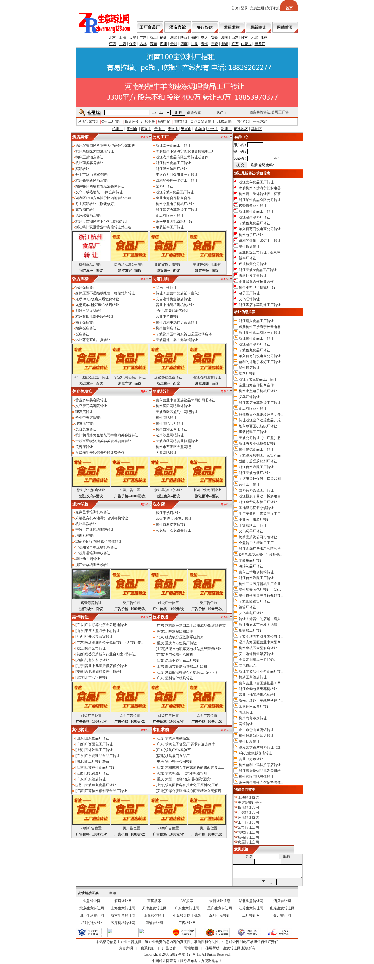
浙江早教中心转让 (168, 490)
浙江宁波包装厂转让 (254, 473)
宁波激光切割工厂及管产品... (261, 455)
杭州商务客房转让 (89, 163)
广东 (142, 37)
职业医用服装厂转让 (254, 519)
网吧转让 (181, 121)
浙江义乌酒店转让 (91, 490)
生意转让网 (92, 901)
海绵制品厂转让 (251, 566)
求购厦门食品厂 (177, 756)
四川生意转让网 (91, 915)
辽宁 (132, 44)
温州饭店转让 (85, 287)
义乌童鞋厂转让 (251, 613)
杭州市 (117, 129)
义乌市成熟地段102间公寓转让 (99, 192)
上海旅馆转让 (154, 915)
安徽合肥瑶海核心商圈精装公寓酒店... (194, 791)
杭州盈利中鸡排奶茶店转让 (177, 322)
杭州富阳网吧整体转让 (173, 406)
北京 (112, 37)
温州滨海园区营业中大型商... (261, 642)
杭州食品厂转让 (91, 265)
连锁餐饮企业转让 (168, 377)
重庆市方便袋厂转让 (181, 643)
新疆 (224, 44)
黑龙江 (260, 44)
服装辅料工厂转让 (170, 227)
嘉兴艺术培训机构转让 (92, 512)
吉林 (143, 44)
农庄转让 (246, 712)
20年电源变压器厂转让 (91, 377)
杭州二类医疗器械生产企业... (261, 584)
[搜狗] (120, 936)
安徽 (214, 37)
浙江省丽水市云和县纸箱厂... (261, 625)
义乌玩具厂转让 (251, 531)
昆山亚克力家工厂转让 (182, 661)
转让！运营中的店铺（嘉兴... (261, 619)
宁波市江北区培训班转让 (94, 530)
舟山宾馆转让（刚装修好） (96, 204)
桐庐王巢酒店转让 (89, 157)
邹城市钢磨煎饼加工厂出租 (186, 666)
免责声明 (126, 948)
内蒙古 (246, 44)
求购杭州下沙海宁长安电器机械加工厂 (185, 151)
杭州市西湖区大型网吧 (173, 447)
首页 (234, 8)
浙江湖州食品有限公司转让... (261, 200)
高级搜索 (194, 112)
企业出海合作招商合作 (173, 198)
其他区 (256, 129)
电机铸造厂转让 (97, 773)
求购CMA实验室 (178, 750)
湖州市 (132, 129)
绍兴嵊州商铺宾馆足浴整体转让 (99, 186)
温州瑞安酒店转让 (89, 215)
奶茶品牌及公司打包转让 (258, 537)
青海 (204, 44)
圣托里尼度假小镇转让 (256, 508)
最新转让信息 (219, 901)
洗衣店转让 (226, 121)
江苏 (263, 37)
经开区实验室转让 (99, 637)
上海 (122, 37)
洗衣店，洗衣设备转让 (173, 530)
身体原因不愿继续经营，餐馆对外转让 (105, 293)
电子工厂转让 (249, 293)
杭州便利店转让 (168, 328)
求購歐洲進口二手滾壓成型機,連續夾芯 (195, 625)
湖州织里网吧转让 (170, 435)
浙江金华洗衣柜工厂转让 (258, 502)
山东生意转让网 (282, 908)
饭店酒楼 (132, 121)
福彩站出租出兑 (181, 631)
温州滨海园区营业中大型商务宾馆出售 (105, 145)
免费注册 (257, 8)
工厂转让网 (251, 915)
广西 (235, 44)
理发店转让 (84, 412)
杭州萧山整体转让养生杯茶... (261, 194)
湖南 (224, 37)
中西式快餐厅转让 (207, 490)
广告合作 (169, 948)
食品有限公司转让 (170, 215)
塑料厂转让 (164, 186)
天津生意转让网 (154, 908)
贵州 (173, 44)
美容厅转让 (84, 447)
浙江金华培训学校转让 (92, 565)
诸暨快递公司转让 (253, 206)
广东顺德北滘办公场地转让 (106, 625)
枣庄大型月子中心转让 (102, 631)
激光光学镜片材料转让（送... (261, 747)
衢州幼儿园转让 (87, 559)
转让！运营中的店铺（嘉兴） (178, 293)
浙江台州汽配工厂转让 (256, 467)
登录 (244, 8)
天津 (132, 37)
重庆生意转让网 (219, 908)
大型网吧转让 (166, 453)
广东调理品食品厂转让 (102, 756)
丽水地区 (241, 129)
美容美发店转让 (202, 121)
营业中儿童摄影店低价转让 (106, 666)
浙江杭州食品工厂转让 (173, 163)
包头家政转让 (98, 660)
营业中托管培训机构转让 (175, 305)
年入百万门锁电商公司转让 (177, 175)
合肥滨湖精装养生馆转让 (104, 672)
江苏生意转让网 (251, 908)
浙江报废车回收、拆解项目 (260, 496)
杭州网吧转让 (166, 418)
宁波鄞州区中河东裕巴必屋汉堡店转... (185, 334)
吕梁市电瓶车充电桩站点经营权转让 (193, 649)
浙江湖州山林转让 (207, 377)
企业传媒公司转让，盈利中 (260, 252)
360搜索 (187, 901)
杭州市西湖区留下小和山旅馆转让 (101, 221)
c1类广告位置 (130, 490)
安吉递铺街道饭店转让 (173, 299)
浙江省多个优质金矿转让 (258, 444)
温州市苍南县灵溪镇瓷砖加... (261, 595)
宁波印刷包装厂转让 (130, 377)
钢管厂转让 (247, 607)
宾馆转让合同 (248, 812)
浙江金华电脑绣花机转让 (258, 689)
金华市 (200, 129)
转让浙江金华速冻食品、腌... (261, 420)
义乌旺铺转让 (166, 287)
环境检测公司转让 (253, 264)
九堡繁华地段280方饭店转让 (97, 305)
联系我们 (148, 948)
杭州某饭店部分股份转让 (94, 317)
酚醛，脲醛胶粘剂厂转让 (258, 461)
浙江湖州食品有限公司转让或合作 (182, 157)
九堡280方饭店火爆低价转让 (97, 299)
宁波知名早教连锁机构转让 (96, 547)
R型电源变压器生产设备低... (260, 555)
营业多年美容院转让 (91, 400)
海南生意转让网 (123, 915)
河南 (244, 37)
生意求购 (260, 121)
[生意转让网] (89, 936)
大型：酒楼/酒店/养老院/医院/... (189, 779)
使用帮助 (212, 948)
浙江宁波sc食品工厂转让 (175, 192)
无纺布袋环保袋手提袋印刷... (261, 479)
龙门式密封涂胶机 (179, 655)
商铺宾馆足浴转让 (168, 265)
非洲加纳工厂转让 (253, 525)
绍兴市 (186, 129)
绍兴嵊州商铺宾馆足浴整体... (261, 782)
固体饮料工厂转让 (99, 750)
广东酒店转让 (95, 779)
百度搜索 (154, 901)
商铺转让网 (154, 923)
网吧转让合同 (248, 832)
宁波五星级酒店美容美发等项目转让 (103, 441)
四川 (163, 44)
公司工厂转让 (278, 112)
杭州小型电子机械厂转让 (175, 204)
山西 (122, 44)
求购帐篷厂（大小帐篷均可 (186, 773)
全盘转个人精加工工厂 (256, 543)
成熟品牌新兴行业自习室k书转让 (110, 654)
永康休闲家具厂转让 (254, 706)
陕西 (183, 37)
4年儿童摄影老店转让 (172, 311)
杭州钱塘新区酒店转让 (92, 180)
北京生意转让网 (91, 908)
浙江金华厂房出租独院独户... (261, 549)
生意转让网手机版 (187, 915)
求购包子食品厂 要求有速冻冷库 (190, 744)
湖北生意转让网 (251, 901)
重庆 (204, 37)
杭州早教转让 (85, 524)
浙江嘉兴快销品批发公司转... (261, 771)
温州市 (226, 129)
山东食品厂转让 (97, 738)
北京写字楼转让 (97, 677)
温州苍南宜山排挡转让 (92, 340)
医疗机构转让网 (123, 923)
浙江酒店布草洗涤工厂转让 (177, 210)
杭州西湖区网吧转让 (171, 429)
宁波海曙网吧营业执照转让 (177, 441)
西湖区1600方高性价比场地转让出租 (103, 198)
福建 (163, 37)
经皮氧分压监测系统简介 (184, 637)
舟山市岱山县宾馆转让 (92, 175)
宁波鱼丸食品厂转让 (100, 785)
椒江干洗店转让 (168, 513)
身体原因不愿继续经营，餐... (261, 414)
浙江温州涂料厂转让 (171, 169)
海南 (194, 37)
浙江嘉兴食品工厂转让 (173, 145)
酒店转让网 (123, 901)
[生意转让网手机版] (217, 936)
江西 (112, 44)
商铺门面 (164, 121)
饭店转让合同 (248, 807)
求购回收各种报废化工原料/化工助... (193, 785)
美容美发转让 (85, 429)
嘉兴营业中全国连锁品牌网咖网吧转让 (185, 400)
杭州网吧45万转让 (170, 423)
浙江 (153, 37)
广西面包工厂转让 (99, 744)
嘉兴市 (146, 129)
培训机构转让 (85, 536)
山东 (234, 37)
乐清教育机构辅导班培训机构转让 (101, 518)
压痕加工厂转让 (251, 630)
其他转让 (244, 121)
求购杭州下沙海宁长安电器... (261, 188)
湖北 (173, 37)
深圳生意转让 (219, 915)
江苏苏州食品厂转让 (100, 767)
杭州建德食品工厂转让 (256, 449)
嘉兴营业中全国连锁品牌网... (261, 683)
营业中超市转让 (168, 317)
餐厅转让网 (282, 915)
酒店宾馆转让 (256, 112)
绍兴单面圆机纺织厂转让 (175, 221)
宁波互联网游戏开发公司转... (261, 636)
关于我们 (273, 8)
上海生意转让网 (123, 908)
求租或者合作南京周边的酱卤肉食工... (194, 767)
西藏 (184, 44)
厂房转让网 (187, 923)
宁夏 (214, 44)
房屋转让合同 (248, 842)
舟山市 (159, 129)
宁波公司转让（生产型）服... (261, 438)
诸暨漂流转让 (91, 603)
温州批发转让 (249, 741)
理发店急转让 (85, 423)
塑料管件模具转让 (179, 678)
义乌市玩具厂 (249, 665)
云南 (153, 44)
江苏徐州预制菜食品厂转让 (106, 791)
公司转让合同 (248, 827)
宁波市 (173, 129)
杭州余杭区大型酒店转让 (94, 151)
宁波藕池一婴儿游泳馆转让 (177, 340)
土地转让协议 (248, 797)
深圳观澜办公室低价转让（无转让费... (114, 642)
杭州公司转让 (95, 648)
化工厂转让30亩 (97, 762)
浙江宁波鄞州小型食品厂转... (261, 671)
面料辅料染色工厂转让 (256, 490)
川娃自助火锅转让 (89, 311)
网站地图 (191, 948)
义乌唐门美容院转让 (91, 406)
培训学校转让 (91, 923)
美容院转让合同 (250, 802)
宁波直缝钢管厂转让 (254, 601)
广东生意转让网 (187, 908)
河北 (254, 37)
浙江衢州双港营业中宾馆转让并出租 (103, 227)
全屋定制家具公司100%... (258, 660)
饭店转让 (82, 334)
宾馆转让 (82, 169)
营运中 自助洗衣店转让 (174, 519)
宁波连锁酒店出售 (207, 265)
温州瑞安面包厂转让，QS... (260, 590)
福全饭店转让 (85, 322)
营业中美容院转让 (89, 418)
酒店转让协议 (248, 817)
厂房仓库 (148, 121)
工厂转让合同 (248, 822)
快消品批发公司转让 (130, 265)
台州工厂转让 (249, 484)
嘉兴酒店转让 (85, 210)
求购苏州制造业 (177, 738)
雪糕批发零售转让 (253, 276)
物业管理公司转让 (179, 762)
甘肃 (194, 44)
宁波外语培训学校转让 (92, 553)
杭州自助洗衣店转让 (171, 524)
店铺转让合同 (248, 837)
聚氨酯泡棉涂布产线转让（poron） (192, 672)
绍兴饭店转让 (85, 328)
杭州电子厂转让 (251, 235)
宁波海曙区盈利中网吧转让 (177, 412)
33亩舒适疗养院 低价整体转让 (98, 541)
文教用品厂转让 (251, 560)
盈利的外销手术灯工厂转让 (177, 180)
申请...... (115, 893)
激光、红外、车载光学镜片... (261, 701)
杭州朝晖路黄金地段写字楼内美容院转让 (106, 435)
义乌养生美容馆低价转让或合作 (99, 453)
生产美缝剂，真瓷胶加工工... (261, 514)
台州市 (212, 129)
